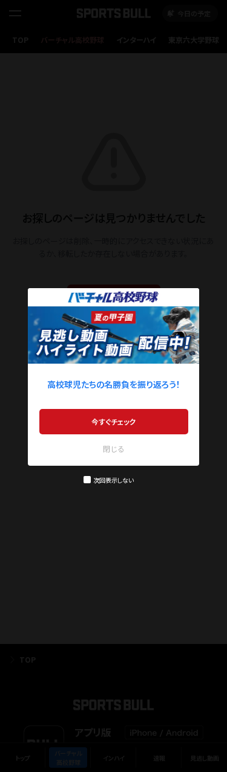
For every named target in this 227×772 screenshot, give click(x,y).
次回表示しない (113, 479)
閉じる (114, 448)
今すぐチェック (113, 421)
